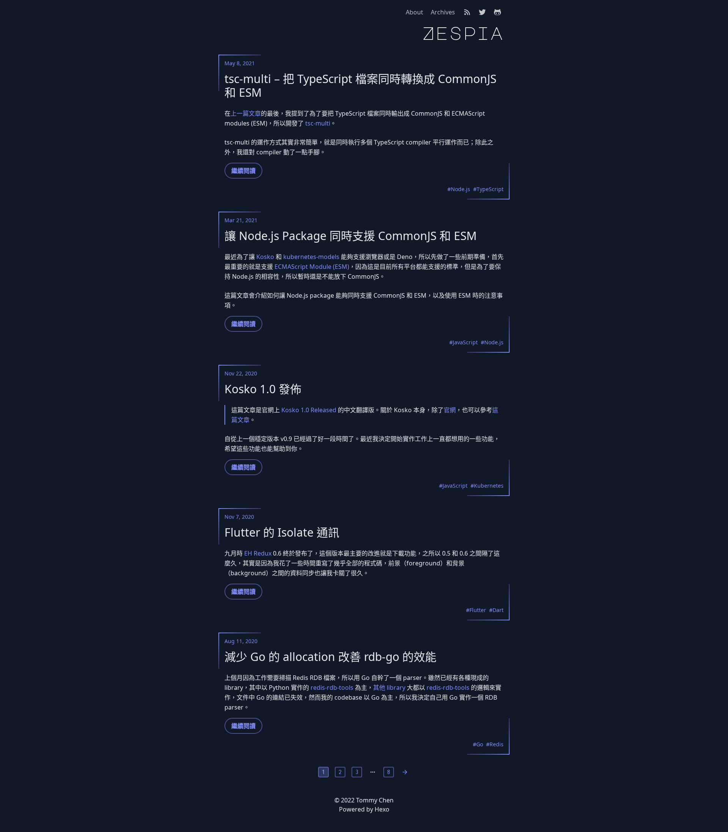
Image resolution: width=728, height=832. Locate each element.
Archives (443, 12)
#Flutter (476, 610)
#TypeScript (488, 189)
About (414, 12)
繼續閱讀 (243, 170)
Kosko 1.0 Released (308, 410)
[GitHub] (497, 12)
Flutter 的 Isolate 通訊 (281, 532)
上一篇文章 (246, 113)
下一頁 (405, 772)
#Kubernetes (487, 485)
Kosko (265, 257)
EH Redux (257, 553)
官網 (450, 410)
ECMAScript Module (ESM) (312, 266)
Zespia (463, 33)
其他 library (389, 687)
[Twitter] (482, 12)
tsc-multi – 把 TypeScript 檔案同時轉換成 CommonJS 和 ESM (360, 85)
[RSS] (467, 12)
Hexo (382, 809)
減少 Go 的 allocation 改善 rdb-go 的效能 (330, 657)
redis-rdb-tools (332, 687)
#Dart (496, 610)
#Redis (495, 744)
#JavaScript (463, 342)
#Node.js (458, 189)
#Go (478, 744)
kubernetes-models (311, 257)
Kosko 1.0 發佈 (262, 389)
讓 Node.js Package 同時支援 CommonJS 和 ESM (350, 236)
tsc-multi (317, 123)
